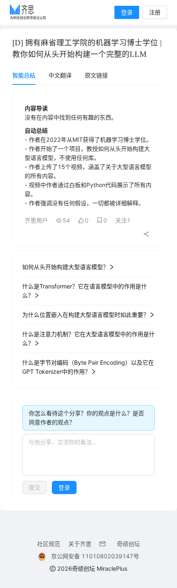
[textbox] (88, 455)
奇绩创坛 (128, 543)
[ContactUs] (104, 543)
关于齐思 (79, 543)
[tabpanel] (88, 296)
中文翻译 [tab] (60, 75)
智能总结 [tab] (23, 75)
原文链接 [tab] (96, 75)
